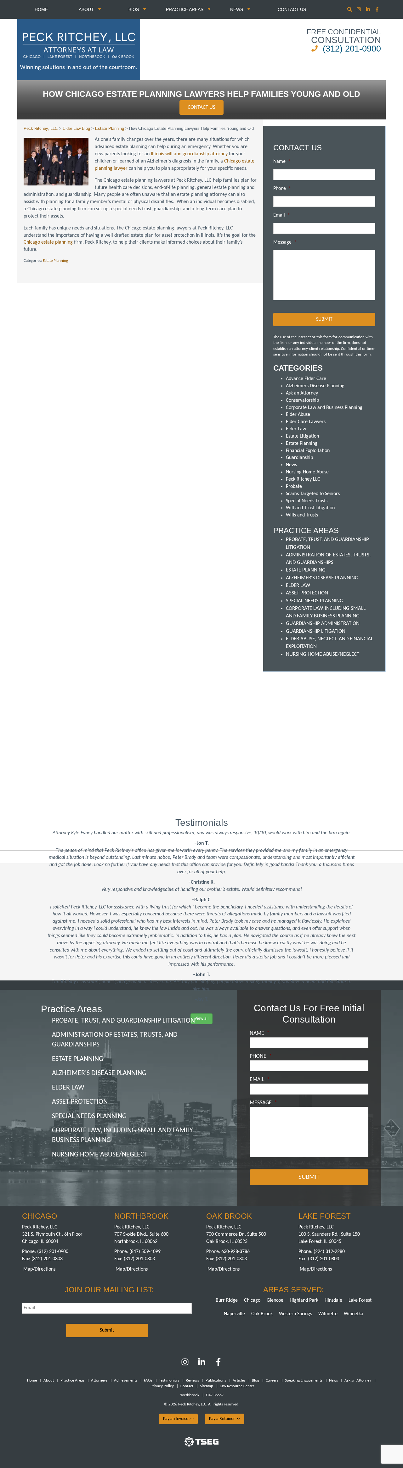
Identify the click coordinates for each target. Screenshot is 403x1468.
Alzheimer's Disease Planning (322, 578)
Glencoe (275, 1300)
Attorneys (99, 1380)
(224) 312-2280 (329, 1251)
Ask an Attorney (302, 393)
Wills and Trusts (302, 515)
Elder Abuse (298, 414)
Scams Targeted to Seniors (313, 493)
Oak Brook (262, 1313)
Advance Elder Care (306, 378)
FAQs (148, 1380)
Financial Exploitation (308, 450)
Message (285, 242)
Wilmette (328, 1313)
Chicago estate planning (48, 242)
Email (281, 215)
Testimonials (169, 1380)
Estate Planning (55, 261)
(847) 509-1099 (145, 1251)
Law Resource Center (237, 1386)
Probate (294, 486)
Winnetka (353, 1313)
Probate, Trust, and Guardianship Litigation (123, 1020)
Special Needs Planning (314, 601)
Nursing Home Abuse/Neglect (322, 654)
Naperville (234, 1313)
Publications (216, 1380)
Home (41, 9)
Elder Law (296, 429)
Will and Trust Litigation (310, 507)
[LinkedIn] (201, 1364)
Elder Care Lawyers (306, 421)
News (237, 9)
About (87, 9)
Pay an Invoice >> (178, 1418)
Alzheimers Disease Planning (315, 386)
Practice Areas (185, 9)
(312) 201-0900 (352, 48)
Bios (134, 9)
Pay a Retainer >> (224, 1418)
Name (282, 161)
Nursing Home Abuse (307, 472)
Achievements (125, 1380)
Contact (186, 1386)
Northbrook (189, 1395)
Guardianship (299, 457)
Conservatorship (302, 400)
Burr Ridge (227, 1300)
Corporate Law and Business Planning (324, 407)
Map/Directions (39, 1269)
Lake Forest (360, 1300)
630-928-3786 (235, 1251)
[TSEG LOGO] (201, 1445)
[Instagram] (359, 10)
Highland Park (304, 1300)
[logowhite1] (78, 49)
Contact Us (292, 9)
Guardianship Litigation (315, 631)
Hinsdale (333, 1300)
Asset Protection (307, 593)
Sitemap (206, 1386)
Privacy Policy (162, 1386)
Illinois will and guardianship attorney (189, 154)
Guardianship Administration (323, 623)
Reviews (192, 1380)
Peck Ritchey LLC (303, 479)
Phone (282, 188)
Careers (272, 1380)
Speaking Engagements (303, 1380)
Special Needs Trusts (306, 501)
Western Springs (295, 1313)
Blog (255, 1380)
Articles (239, 1380)
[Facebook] (218, 1364)
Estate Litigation (302, 436)
